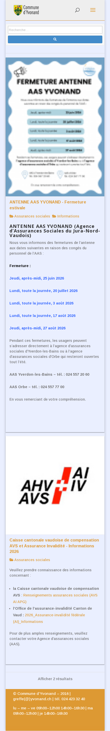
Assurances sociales (32, 216)
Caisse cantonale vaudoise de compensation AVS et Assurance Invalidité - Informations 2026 (54, 546)
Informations (67, 216)
